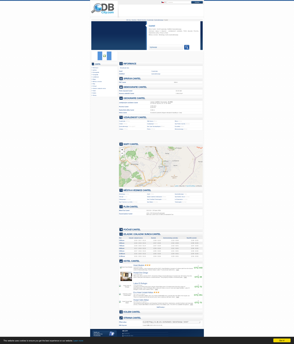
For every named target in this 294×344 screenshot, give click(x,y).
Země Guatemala (161, 29)
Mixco (176, 121)
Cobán (121, 123)
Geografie (95, 74)
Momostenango (179, 129)
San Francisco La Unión (126, 202)
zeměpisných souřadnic (175, 31)
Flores (149, 129)
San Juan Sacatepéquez (154, 126)
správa (95, 70)
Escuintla (177, 126)
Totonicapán (178, 202)
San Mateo (150, 202)
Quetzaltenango (173, 34)
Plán (94, 84)
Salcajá (121, 196)
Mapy (94, 79)
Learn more (78, 340)
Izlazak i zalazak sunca (99, 88)
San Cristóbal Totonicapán (154, 199)
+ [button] (122, 149)
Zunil (166, 34)
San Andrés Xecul (180, 196)
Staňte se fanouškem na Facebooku (98, 334)
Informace (95, 67)
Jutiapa (121, 129)
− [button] (122, 153)
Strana (94, 95)
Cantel (152, 26)
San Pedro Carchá (180, 123)
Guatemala (154, 71)
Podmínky (127, 333)
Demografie (96, 72)
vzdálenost (96, 77)
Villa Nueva (150, 121)
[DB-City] (102, 14)
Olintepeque (122, 199)
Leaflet (176, 186)
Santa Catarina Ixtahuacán (154, 196)
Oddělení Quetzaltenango (174, 29)
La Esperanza (179, 199)
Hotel (166, 33)
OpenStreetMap (190, 186)
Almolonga (162, 34)
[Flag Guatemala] (105, 60)
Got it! (282, 340)
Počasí (162, 33)
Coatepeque (150, 123)
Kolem (94, 93)
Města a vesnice (97, 81)
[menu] (163, 2)
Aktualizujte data (124, 68)
